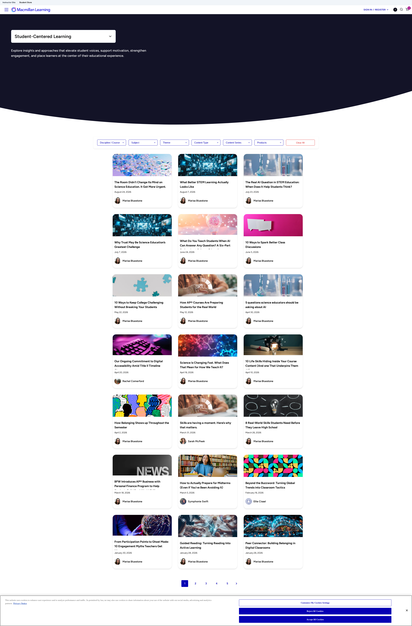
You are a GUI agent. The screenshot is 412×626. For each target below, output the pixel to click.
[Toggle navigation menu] (6, 9)
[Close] (406, 610)
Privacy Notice (20, 603)
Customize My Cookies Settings (315, 603)
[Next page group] (236, 583)
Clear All (300, 142)
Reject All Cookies (315, 611)
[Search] (401, 10)
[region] (206, 610)
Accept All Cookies (315, 619)
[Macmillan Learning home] (30, 9)
